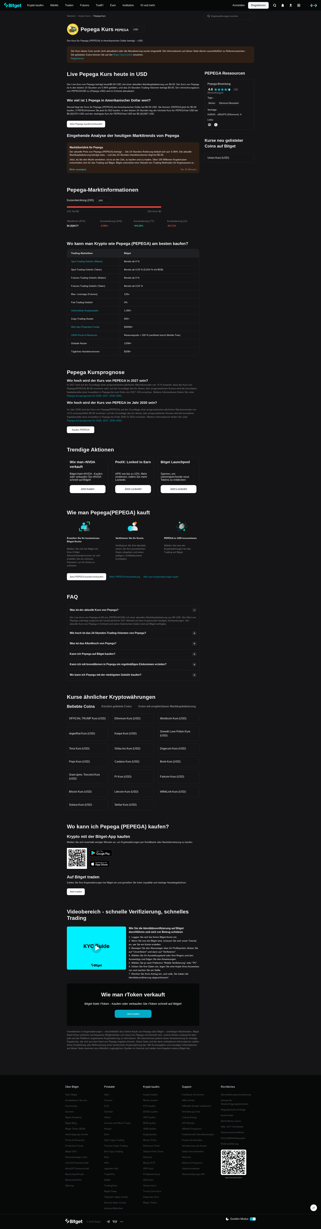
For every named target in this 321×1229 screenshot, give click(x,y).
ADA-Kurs (148, 1180)
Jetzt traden (76, 891)
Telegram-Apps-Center (116, 1197)
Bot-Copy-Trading (113, 1151)
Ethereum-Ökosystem (229, 103)
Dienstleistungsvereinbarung (236, 1094)
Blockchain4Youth (74, 1174)
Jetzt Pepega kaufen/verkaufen (86, 124)
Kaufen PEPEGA (80, 429)
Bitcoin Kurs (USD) (80, 791)
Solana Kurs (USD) (80, 804)
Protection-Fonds (74, 1145)
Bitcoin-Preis (149, 1140)
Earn (106, 1134)
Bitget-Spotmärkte (122, 54)
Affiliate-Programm (192, 1128)
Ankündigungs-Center (76, 1134)
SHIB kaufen (149, 1128)
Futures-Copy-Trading (116, 1145)
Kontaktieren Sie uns (76, 1100)
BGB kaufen (149, 1123)
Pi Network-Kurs (151, 1174)
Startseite (71, 16)
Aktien (107, 1117)
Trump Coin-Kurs (152, 1191)
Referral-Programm (192, 1162)
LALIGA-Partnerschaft (76, 1162)
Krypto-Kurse (84, 16)
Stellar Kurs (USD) (126, 804)
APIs (106, 1162)
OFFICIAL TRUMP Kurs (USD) (87, 718)
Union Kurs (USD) (218, 157)
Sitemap (69, 1185)
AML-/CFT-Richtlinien (232, 1126)
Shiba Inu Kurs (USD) (127, 748)
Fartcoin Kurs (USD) (172, 776)
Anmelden (239, 5)
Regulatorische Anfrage (233, 1109)
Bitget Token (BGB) (75, 1128)
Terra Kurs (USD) (79, 748)
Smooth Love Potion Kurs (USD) (175, 733)
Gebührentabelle (191, 1168)
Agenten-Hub (111, 1168)
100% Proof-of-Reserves (84, 335)
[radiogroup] (222, 89)
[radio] (215, 89)
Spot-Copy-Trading (114, 1140)
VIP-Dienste (188, 1123)
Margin (108, 1128)
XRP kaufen (149, 1117)
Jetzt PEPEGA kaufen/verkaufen (86, 576)
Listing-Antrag (189, 1117)
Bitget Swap (110, 1191)
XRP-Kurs (148, 1168)
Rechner (147, 1157)
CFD (106, 1106)
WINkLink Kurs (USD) (173, 791)
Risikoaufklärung (229, 1143)
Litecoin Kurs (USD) (126, 791)
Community (71, 1106)
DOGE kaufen (150, 1111)
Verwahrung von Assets (194, 1145)
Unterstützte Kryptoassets (84, 310)
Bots (106, 1157)
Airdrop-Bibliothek (113, 1208)
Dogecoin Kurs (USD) (173, 748)
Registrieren (258, 5)
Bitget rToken (150, 1202)
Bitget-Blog (71, 1123)
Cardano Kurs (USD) (127, 761)
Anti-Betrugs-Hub (191, 1111)
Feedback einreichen (193, 1094)
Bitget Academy (73, 1117)
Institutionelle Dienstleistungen (198, 1134)
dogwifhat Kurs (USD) (82, 733)
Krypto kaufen (150, 1094)
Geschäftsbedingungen (233, 1138)
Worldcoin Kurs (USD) (173, 718)
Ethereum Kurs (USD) (127, 718)
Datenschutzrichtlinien (232, 1132)
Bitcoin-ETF (149, 1162)
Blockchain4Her (73, 1180)
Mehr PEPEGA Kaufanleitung (125, 576)
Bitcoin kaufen (150, 1100)
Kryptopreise (149, 1134)
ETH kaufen (149, 1106)
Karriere (69, 1111)
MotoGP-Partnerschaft (77, 1168)
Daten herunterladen (193, 1151)
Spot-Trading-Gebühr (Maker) (87, 261)
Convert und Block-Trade (117, 1123)
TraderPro (109, 1174)
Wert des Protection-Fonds (85, 327)
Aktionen (186, 1157)
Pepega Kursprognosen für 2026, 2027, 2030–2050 (94, 395)
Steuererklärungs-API (193, 1174)
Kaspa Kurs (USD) (126, 733)
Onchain (108, 1111)
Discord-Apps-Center (115, 1202)
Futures (108, 1100)
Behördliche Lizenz (231, 1121)
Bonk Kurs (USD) (170, 761)
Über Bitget (71, 1094)
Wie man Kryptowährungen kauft (160, 576)
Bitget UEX (71, 1151)
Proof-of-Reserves (75, 1140)
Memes (211, 103)
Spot (106, 1094)
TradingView (110, 1185)
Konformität (227, 1115)
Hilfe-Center (188, 1100)
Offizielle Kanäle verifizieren (196, 1106)
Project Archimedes (192, 1140)
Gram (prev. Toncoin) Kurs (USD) (84, 776)
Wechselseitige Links (76, 1157)
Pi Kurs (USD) (123, 776)
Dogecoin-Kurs (151, 1197)
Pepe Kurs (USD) (79, 761)
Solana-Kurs (149, 1185)
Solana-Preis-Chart (153, 1151)
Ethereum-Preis (151, 1145)
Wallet (107, 1180)
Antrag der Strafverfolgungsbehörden (234, 1102)
